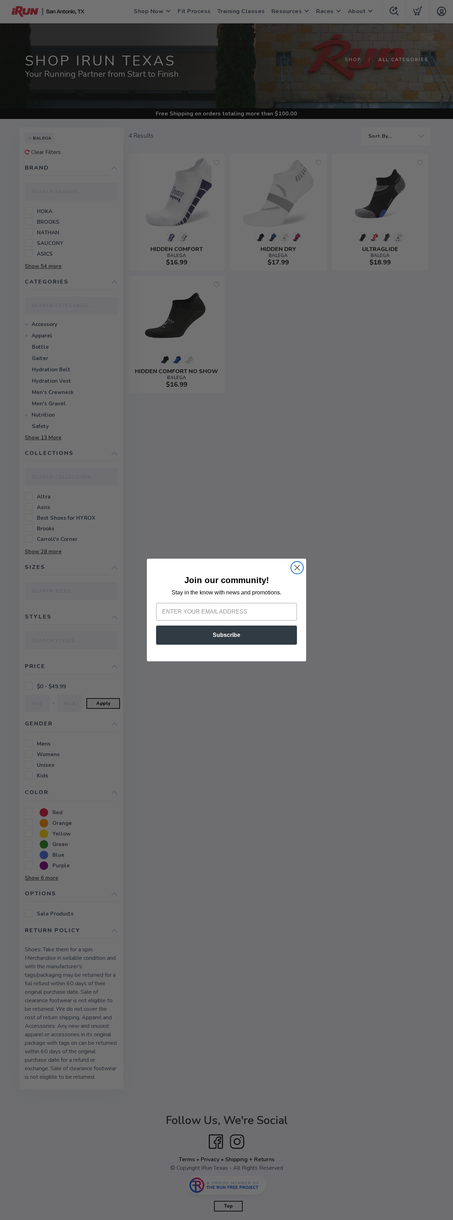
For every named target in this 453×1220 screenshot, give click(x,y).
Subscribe (226, 635)
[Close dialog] (297, 567)
